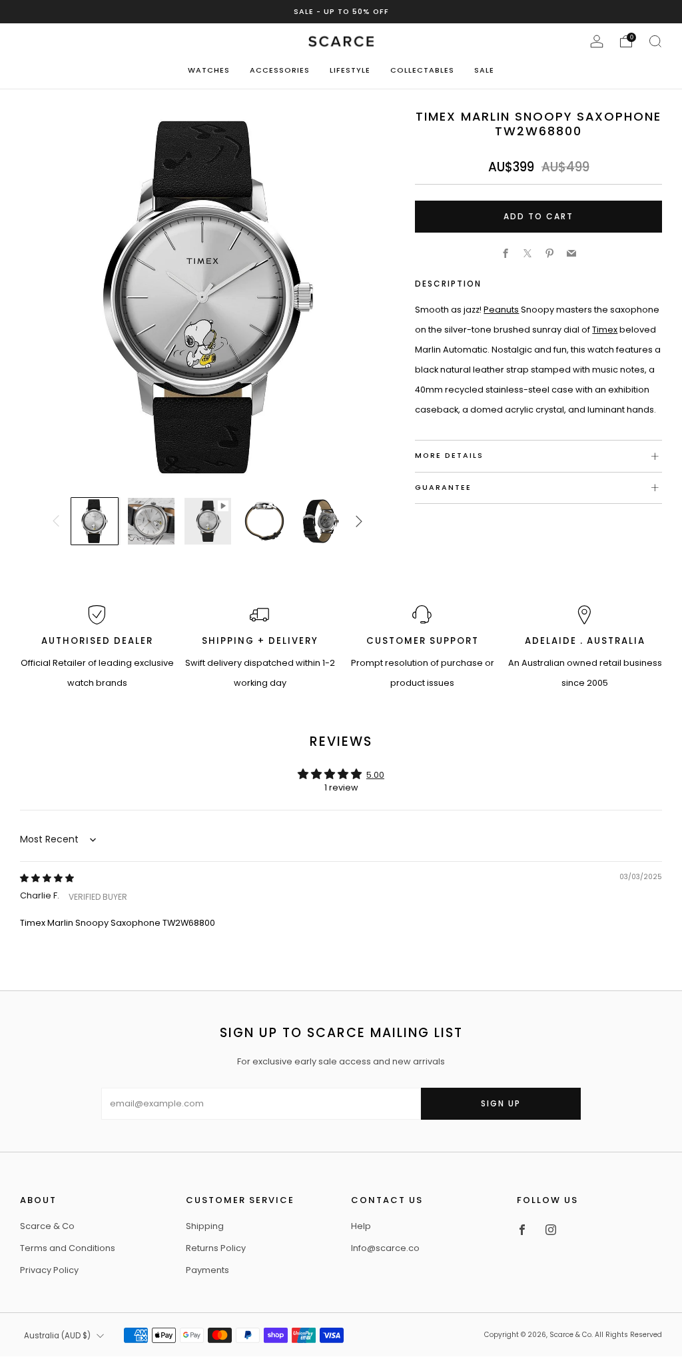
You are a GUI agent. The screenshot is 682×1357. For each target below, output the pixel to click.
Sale (484, 70)
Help (361, 1226)
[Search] (655, 41)
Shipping (205, 1226)
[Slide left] (56, 521)
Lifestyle (350, 70)
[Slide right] (359, 521)
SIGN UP (501, 1103)
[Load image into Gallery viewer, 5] (320, 521)
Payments (207, 1270)
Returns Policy (216, 1248)
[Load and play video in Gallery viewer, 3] (208, 521)
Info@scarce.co (385, 1248)
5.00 (375, 774)
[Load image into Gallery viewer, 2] (151, 521)
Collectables (422, 70)
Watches (209, 70)
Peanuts (501, 309)
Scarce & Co (47, 1226)
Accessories (280, 70)
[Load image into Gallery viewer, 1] (95, 521)
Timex (604, 329)
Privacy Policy (49, 1270)
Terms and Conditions (67, 1248)
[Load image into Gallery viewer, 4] (264, 521)
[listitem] (341, 11)
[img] (47, 878)
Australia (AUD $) (57, 1335)
